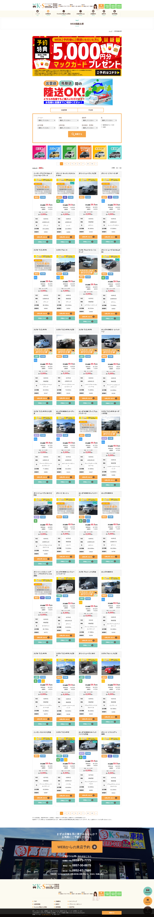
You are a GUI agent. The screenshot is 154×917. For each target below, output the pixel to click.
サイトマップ (73, 901)
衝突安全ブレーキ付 (108, 125)
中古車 (90, 110)
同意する (111, 912)
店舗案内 (93, 14)
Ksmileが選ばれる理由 (64, 14)
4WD (104, 127)
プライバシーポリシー (75, 904)
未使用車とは (81, 14)
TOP (35, 901)
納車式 (104, 14)
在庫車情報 (37, 904)
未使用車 (64, 110)
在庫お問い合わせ (42, 237)
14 (88, 163)
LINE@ (107, 6)
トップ (37, 14)
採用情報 (114, 14)
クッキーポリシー (46, 914)
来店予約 (101, 7)
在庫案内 (48, 14)
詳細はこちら (42, 242)
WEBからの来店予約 (73, 847)
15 (92, 163)
